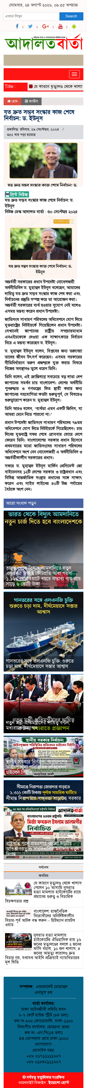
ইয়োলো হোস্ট (59, 1082)
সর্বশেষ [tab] (43, 867)
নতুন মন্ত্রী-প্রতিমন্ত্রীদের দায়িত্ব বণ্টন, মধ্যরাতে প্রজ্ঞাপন (38, 725)
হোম (14, 101)
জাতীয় (33, 101)
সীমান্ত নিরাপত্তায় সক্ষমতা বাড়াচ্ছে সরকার (43, 798)
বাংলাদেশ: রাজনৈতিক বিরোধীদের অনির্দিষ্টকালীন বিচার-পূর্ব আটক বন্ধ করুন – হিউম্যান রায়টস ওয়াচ (40, 918)
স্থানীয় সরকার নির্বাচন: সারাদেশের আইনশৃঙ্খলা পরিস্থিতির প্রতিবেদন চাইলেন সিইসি (36, 767)
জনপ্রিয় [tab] (43, 875)
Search (71, 16)
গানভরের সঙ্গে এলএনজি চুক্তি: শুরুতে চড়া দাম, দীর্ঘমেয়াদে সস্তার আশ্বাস (40, 663)
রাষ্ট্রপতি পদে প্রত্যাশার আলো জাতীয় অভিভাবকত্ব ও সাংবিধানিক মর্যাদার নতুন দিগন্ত (42, 849)
